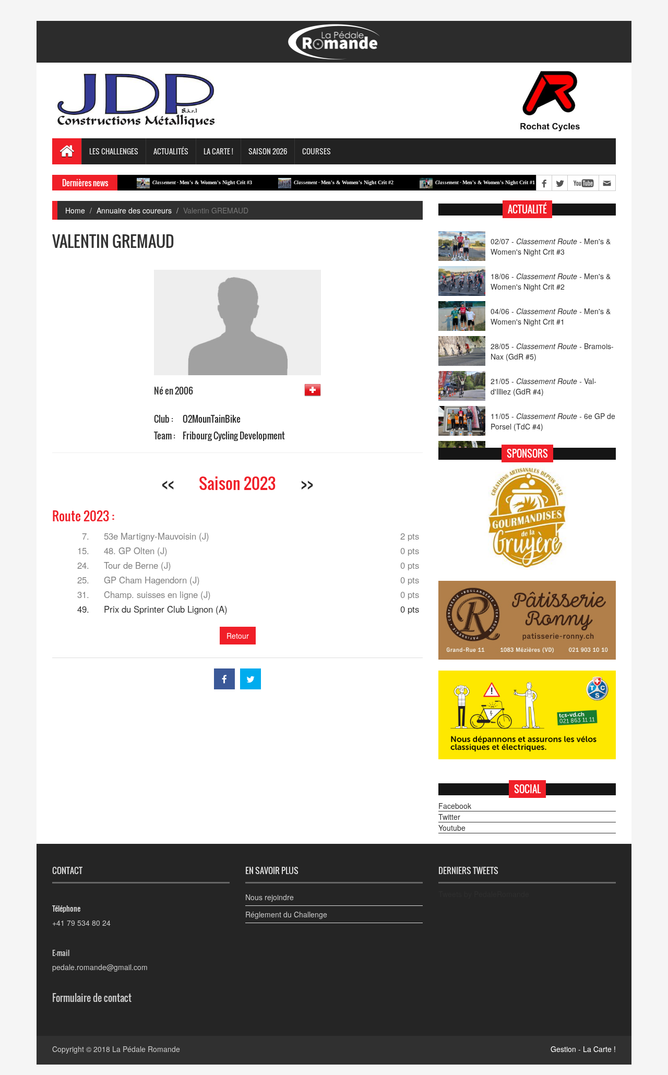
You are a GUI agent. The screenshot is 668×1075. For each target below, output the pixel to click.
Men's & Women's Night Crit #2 (322, 182)
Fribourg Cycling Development (234, 435)
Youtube (452, 827)
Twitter (449, 816)
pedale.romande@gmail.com (100, 967)
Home (75, 210)
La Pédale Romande (146, 1049)
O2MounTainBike (212, 418)
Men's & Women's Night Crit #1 (464, 182)
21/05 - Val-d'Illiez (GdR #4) (544, 386)
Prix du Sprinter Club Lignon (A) (166, 609)
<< (168, 483)
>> (307, 483)
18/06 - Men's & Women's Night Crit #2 (551, 281)
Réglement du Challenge (286, 914)
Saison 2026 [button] (267, 151)
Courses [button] (316, 151)
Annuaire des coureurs (134, 210)
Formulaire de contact (92, 998)
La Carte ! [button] (218, 151)
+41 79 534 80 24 (81, 922)
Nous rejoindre (269, 897)
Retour (237, 635)
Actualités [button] (170, 151)
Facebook (454, 806)
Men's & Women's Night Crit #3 (181, 182)
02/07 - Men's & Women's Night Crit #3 (551, 246)
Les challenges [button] (113, 151)
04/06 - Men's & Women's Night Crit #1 (551, 316)
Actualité (527, 209)
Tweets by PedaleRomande (483, 894)
